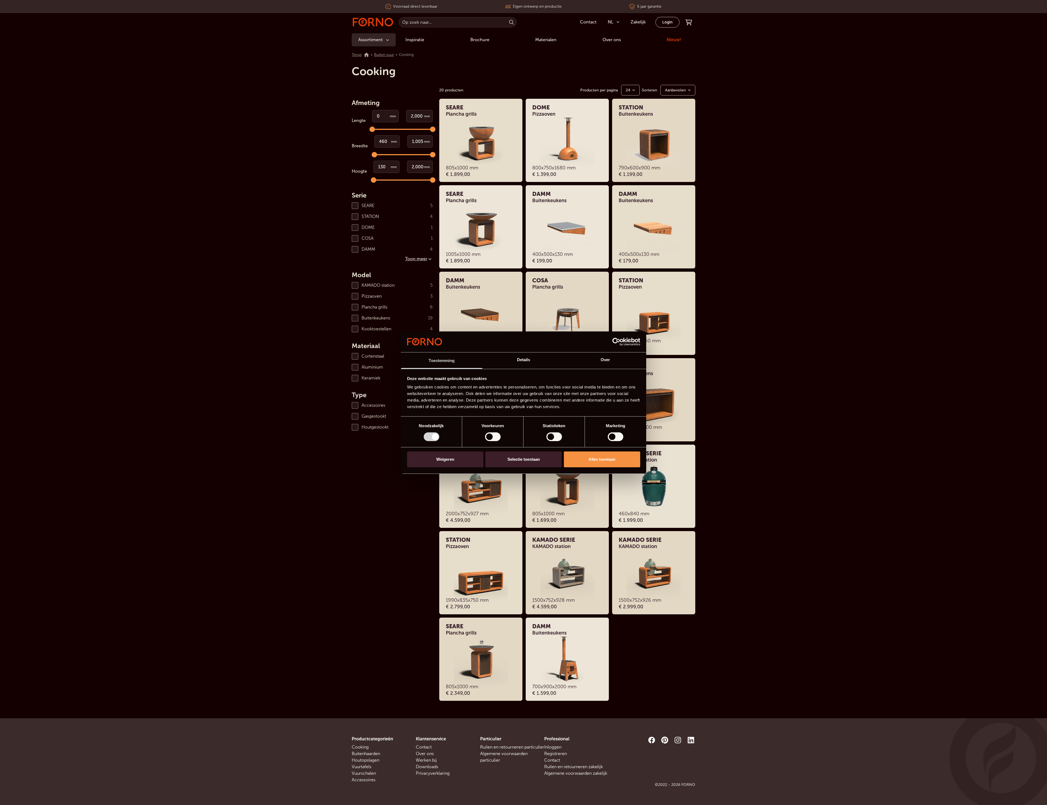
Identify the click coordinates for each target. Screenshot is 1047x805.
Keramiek (371, 378)
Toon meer (416, 258)
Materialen (545, 39)
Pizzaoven (372, 296)
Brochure (479, 39)
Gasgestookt (374, 416)
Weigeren (445, 459)
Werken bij (426, 760)
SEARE (368, 205)
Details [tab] (523, 359)
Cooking (360, 747)
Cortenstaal (373, 356)
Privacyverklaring (433, 773)
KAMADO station (378, 285)
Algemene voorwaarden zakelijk (575, 773)
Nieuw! (674, 39)
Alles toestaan (601, 459)
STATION (370, 216)
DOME (368, 227)
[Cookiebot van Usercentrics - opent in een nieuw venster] (616, 342)
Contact (424, 747)
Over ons (612, 39)
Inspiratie (414, 39)
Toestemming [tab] (442, 360)
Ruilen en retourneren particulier (512, 747)
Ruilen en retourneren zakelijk (573, 766)
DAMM (368, 249)
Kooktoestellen (376, 328)
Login (667, 22)
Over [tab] (605, 359)
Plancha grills (374, 307)
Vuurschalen (364, 773)
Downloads (427, 766)
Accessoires (373, 405)
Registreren (555, 753)
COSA (368, 238)
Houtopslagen (365, 760)
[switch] (493, 436)
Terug (357, 54)
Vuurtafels (361, 766)
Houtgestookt (375, 427)
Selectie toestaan (523, 459)
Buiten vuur (384, 54)
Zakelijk (638, 22)
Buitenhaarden (366, 753)
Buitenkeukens (376, 318)
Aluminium (372, 367)
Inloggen (552, 747)
